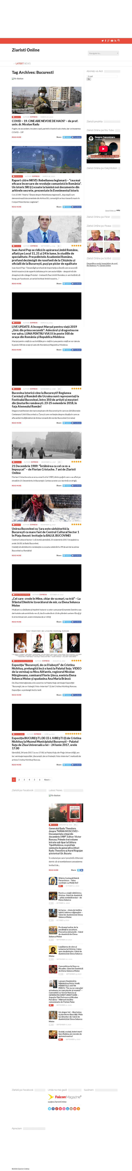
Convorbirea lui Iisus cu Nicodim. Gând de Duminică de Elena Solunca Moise (71, 968)
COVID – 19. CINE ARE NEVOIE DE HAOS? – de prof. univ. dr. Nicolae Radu (45, 122)
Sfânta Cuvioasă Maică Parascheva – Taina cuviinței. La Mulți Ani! (69, 880)
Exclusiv (17, 462)
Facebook (77, 137)
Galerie (17, 117)
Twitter (67, 137)
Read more (16, 137)
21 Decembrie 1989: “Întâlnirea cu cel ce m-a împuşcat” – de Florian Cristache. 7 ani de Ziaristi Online (44, 469)
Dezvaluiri (18, 176)
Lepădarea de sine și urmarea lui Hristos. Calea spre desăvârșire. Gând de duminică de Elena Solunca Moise (65, 951)
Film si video (19, 734)
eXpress (33, 117)
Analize (54, 825)
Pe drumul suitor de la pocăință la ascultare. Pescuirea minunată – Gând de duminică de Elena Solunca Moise (66, 932)
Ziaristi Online (26, 49)
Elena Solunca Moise (22, 595)
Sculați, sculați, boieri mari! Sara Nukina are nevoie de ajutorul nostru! (70, 1033)
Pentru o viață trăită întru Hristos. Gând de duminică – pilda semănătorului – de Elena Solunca (70, 896)
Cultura (17, 246)
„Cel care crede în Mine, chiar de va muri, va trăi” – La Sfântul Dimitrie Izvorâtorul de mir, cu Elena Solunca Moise (46, 602)
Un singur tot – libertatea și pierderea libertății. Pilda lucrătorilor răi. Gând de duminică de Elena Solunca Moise (66, 1017)
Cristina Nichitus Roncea (23, 661)
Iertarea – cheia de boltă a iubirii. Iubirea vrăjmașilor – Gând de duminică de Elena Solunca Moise (71, 913)
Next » (47, 779)
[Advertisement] (66, 18)
